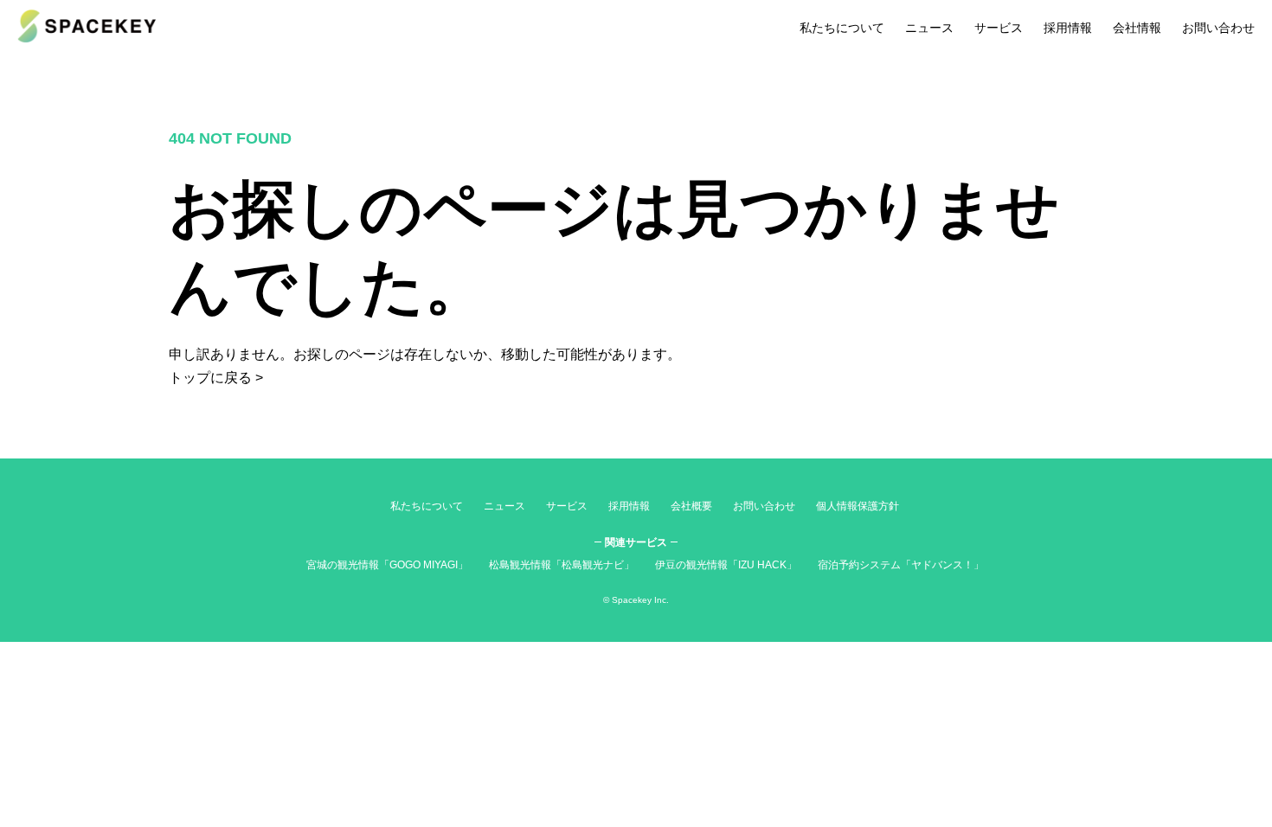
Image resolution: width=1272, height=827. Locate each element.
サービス (998, 28)
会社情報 (1137, 28)
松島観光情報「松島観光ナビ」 (561, 565)
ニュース (929, 28)
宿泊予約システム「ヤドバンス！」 (901, 565)
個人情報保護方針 (857, 506)
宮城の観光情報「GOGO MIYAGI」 (387, 565)
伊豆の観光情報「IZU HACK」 (726, 565)
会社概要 (691, 506)
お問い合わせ (1218, 28)
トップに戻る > (216, 377)
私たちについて (842, 28)
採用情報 (1068, 28)
